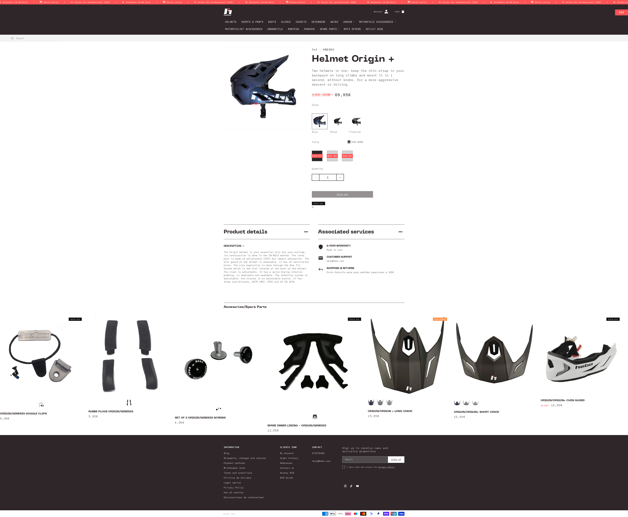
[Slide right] (615, 374)
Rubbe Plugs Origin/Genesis (110, 411)
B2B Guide (286, 477)
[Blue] (320, 121)
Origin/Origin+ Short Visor (476, 412)
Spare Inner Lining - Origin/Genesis (296, 425)
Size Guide (357, 142)
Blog (226, 453)
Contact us (287, 467)
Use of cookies (234, 492)
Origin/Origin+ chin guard (563, 400)
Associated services (346, 231)
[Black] (338, 121)
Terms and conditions (238, 472)
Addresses (286, 463)
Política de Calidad (237, 477)
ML (347, 156)
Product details (245, 231)
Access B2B (287, 472)
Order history (289, 458)
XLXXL (332, 156)
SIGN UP (396, 459)
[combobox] (30, 38)
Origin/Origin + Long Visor (390, 411)
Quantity (317, 168)
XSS (317, 156)
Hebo (233, 514)
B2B (621, 12)
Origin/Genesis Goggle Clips (23, 413)
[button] (348, 21)
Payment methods (234, 463)
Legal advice (232, 482)
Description (232, 246)
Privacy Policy (234, 487)
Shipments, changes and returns (245, 458)
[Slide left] (13, 374)
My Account (287, 453)
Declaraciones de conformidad (244, 497)
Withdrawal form (234, 467)
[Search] (12, 38)
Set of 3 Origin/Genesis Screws (200, 417)
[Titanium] (356, 121)
